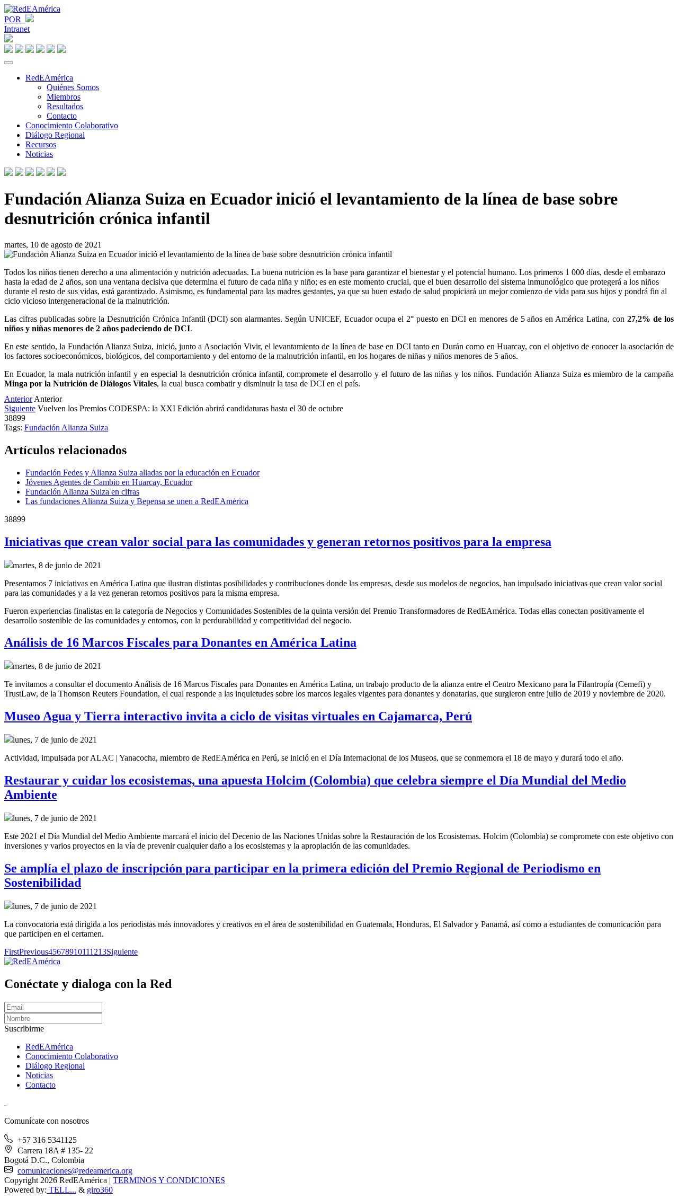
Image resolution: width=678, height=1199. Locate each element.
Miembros (64, 96)
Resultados (65, 106)
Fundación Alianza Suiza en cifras (82, 491)
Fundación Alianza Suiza (66, 427)
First (11, 951)
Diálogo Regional (55, 134)
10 (78, 951)
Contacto (62, 115)
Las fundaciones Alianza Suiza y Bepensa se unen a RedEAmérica (136, 501)
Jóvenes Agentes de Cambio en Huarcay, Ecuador (108, 482)
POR (14, 19)
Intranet (17, 28)
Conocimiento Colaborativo (71, 125)
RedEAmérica (49, 77)
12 (94, 951)
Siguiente (19, 408)
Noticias (39, 153)
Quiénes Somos (73, 87)
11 (86, 951)
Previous (33, 951)
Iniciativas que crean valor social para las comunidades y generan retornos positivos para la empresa (277, 542)
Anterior (18, 398)
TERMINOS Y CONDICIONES (169, 1180)
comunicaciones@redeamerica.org (74, 1170)
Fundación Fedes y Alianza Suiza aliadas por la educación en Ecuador (142, 472)
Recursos (40, 144)
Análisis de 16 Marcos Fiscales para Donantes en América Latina (180, 642)
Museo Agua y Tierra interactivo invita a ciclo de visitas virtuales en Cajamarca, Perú (238, 716)
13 (102, 951)
